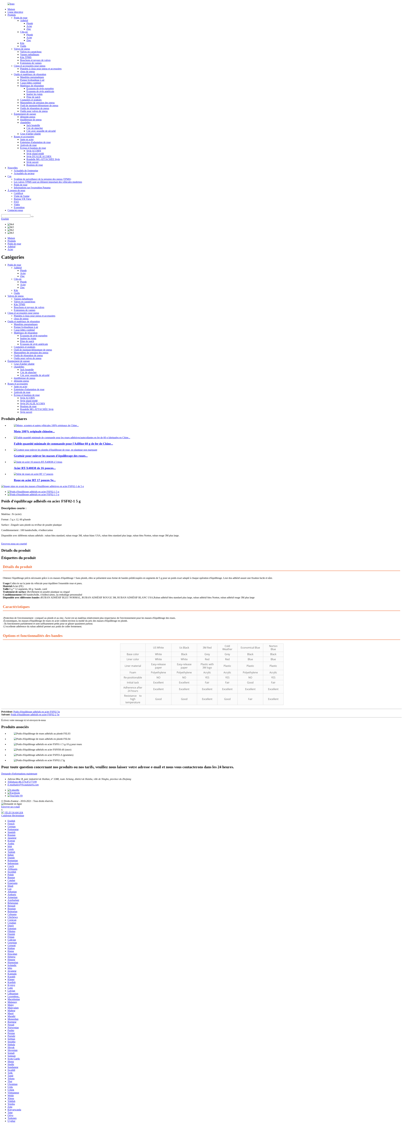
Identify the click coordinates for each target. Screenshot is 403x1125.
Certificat (18, 193)
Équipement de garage (25, 114)
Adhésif (24, 20)
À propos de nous (16, 190)
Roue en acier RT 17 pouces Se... (35, 480)
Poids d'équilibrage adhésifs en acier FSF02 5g (36, 711)
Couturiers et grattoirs (31, 99)
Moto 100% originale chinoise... (34, 431)
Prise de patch (33, 97)
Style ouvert (32, 162)
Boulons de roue (34, 165)
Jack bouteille (33, 125)
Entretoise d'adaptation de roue (35, 142)
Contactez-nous (15, 210)
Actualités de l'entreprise (26, 170)
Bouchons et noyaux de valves (35, 60)
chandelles (25, 122)
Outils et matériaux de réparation (30, 74)
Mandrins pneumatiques (32, 77)
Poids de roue (20, 17)
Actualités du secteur (24, 173)
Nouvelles (13, 167)
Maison (11, 9)
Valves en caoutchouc (31, 51)
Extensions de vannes (31, 63)
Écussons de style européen (40, 88)
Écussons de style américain (40, 91)
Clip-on (24, 32)
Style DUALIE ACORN (38, 156)
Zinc (28, 29)
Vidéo (17, 204)
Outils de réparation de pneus (34, 108)
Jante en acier (27, 139)
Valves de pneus (22, 49)
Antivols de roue (28, 145)
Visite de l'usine (21, 196)
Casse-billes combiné (30, 82)
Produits (12, 15)
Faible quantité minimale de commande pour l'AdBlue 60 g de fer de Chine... (63, 443)
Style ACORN (33, 150)
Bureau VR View (22, 199)
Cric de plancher (34, 128)
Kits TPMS (25, 57)
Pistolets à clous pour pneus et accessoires (41, 68)
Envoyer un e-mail (10, 806)
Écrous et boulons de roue (33, 148)
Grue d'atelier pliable (30, 133)
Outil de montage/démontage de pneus (39, 105)
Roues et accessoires (24, 136)
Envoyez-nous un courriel (14, 543)
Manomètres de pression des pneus (37, 102)
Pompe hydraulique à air (32, 80)
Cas (9, 176)
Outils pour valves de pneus (34, 111)
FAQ (16, 201)
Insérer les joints (34, 94)
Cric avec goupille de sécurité (41, 131)
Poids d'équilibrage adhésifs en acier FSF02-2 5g (35, 714)
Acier (29, 26)
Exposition (19, 207)
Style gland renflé (35, 153)
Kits (22, 43)
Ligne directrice (15, 12)
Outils (23, 46)
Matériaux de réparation (32, 85)
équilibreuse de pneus (31, 119)
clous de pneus (27, 71)
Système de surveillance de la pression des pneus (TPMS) (42, 179)
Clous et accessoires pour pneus (29, 65)
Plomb (29, 23)
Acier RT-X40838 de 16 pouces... (35, 468)
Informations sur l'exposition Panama (32, 187)
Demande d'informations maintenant (19, 773)
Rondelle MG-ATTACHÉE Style (43, 159)
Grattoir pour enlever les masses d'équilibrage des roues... (51, 455)
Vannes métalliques (29, 54)
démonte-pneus (27, 116)
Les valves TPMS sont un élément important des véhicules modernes (48, 182)
